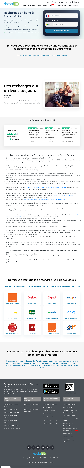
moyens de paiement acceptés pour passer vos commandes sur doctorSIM (46, 199)
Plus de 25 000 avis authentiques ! (68, 441)
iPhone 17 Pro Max (50, 417)
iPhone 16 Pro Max (50, 420)
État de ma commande (69, 404)
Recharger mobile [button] (28, 5)
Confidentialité (32, 462)
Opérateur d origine (49, 410)
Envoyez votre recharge (62, 31)
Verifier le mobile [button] (73, 5)
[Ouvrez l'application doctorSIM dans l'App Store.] (51, 386)
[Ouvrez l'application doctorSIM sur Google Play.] (51, 391)
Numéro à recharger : (52, 20)
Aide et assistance (68, 407)
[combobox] (49, 24)
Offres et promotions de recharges (11, 405)
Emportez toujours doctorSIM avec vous (21, 385)
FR (78, 2)
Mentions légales (42, 462)
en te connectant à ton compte (63, 195)
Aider (49, 2)
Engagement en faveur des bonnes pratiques (71, 411)
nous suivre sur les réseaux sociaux (35, 187)
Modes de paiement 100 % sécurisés (70, 419)
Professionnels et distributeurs (68, 424)
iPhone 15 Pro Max (50, 423)
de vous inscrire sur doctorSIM (56, 187)
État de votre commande (61, 2)
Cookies (51, 462)
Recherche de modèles (50, 404)
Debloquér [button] (61, 5)
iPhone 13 (47, 414)
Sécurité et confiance (69, 415)
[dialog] (5, 467)
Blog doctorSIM (67, 433)
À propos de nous (68, 437)
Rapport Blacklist (48, 407)
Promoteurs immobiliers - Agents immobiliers (70, 429)
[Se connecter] (72, 2)
